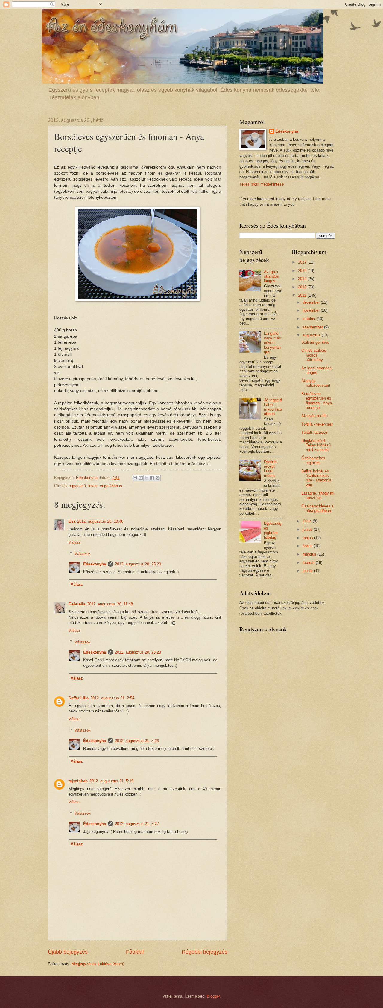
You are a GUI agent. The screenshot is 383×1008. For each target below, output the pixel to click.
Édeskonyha (94, 564)
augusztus (312, 335)
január (308, 570)
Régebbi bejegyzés (204, 952)
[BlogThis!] (141, 478)
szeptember (313, 327)
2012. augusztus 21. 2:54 (112, 698)
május (308, 538)
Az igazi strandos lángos (271, 276)
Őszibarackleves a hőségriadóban (317, 508)
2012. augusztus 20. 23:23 (138, 564)
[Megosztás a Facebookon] (152, 478)
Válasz (74, 542)
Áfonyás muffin (314, 416)
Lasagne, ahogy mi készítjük (317, 495)
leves (93, 486)
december (312, 302)
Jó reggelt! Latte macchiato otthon (273, 407)
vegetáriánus (111, 486)
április (308, 546)
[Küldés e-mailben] (135, 478)
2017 (303, 262)
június (308, 529)
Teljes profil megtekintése (261, 184)
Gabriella (77, 604)
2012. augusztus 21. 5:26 (137, 740)
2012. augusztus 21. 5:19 (111, 781)
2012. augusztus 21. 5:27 (137, 824)
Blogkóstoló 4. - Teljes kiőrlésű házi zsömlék (316, 445)
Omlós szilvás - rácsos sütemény (315, 355)
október (310, 318)
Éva (72, 521)
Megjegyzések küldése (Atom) (98, 964)
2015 (303, 270)
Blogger (213, 996)
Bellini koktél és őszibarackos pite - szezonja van (316, 478)
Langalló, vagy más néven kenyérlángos (272, 342)
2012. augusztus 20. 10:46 (100, 521)
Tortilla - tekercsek (317, 424)
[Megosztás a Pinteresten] (158, 478)
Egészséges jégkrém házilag (272, 530)
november (312, 310)
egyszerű (78, 486)
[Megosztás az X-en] (146, 478)
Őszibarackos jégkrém (313, 460)
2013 (303, 287)
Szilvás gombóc (315, 342)
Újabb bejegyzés (68, 952)
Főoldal (135, 952)
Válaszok (83, 553)
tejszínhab (78, 781)
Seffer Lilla (79, 698)
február (309, 562)
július (308, 521)
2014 (303, 278)
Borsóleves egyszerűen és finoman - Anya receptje (316, 400)
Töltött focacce (314, 432)
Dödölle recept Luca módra (270, 469)
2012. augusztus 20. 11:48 (110, 604)
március (310, 554)
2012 (303, 295)
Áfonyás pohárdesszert (315, 383)
